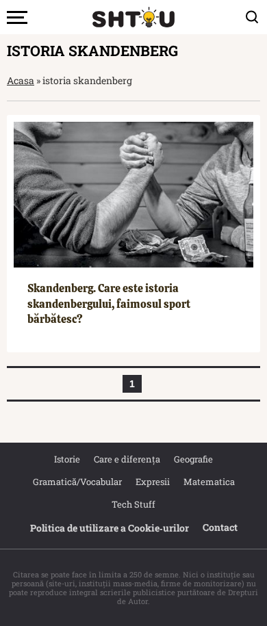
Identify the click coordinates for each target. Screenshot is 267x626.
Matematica (209, 481)
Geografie (193, 459)
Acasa (20, 80)
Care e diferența (127, 459)
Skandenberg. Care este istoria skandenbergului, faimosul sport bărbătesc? (108, 303)
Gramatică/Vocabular (77, 481)
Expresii (153, 481)
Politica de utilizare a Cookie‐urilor (109, 527)
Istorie (67, 459)
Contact (220, 527)
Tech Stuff (133, 504)
